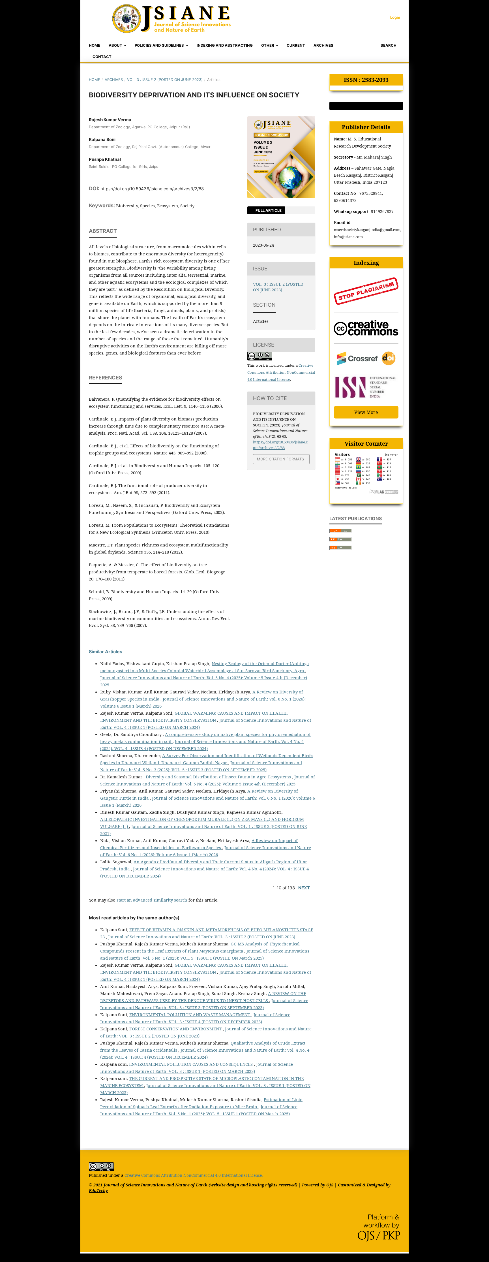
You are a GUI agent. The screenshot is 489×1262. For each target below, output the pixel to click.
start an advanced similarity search (152, 900)
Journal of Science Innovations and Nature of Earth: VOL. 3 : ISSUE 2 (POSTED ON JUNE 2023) (201, 936)
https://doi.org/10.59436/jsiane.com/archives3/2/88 (152, 188)
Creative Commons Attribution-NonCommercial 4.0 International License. (194, 1175)
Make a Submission (366, 106)
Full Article (268, 210)
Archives (323, 45)
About (116, 45)
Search (388, 45)
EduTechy (98, 1190)
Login (395, 17)
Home (94, 45)
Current (296, 45)
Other (268, 45)
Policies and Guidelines (160, 45)
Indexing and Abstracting (225, 45)
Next (304, 888)
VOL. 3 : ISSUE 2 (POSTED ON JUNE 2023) (165, 79)
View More (366, 412)
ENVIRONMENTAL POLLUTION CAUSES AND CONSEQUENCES (191, 1064)
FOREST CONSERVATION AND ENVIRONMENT (176, 1029)
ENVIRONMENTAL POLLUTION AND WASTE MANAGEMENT (190, 1014)
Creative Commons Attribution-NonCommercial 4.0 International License (281, 372)
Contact (102, 56)
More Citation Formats (280, 459)
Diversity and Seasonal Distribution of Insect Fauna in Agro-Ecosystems (219, 777)
